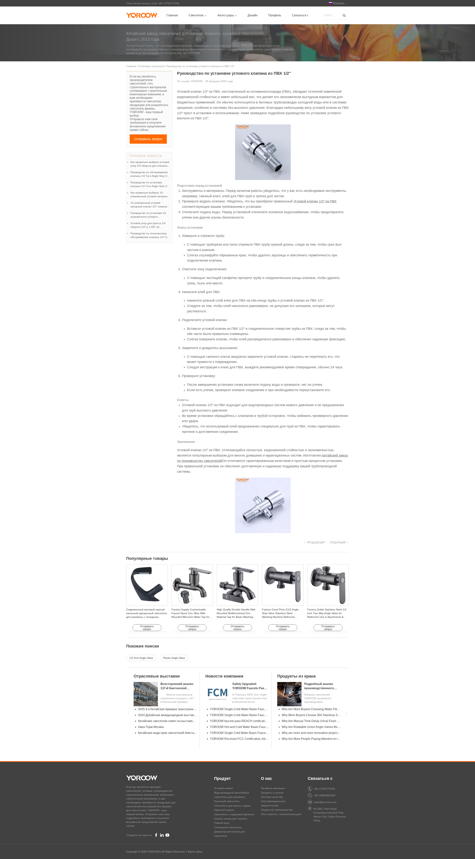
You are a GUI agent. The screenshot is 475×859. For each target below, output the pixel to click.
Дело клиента (147, 676)
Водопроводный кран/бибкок (231, 792)
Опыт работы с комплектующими (281, 814)
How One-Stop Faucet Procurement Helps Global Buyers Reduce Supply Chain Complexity (239, 709)
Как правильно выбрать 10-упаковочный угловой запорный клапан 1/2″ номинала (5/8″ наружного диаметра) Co (149, 194)
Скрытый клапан (224, 809)
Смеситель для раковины (229, 796)
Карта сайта (195, 851)
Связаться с (300, 15)
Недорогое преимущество (277, 809)
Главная (172, 15)
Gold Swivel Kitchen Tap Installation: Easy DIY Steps (311, 732)
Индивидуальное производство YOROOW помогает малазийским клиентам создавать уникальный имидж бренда (167, 727)
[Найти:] (335, 15)
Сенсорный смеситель (228, 827)
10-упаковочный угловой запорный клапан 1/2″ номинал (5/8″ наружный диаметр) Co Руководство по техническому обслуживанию (149, 205)
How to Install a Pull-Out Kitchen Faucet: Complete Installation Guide (311, 709)
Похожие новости (145, 155)
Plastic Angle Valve (174, 657)
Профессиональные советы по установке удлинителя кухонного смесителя (311, 738)
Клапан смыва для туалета (230, 818)
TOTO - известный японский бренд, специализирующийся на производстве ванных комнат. (239, 727)
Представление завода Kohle (230, 738)
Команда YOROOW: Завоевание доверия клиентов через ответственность (167, 709)
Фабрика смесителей (226, 676)
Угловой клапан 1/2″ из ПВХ (315, 201)
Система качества (272, 796)
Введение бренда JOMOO (228, 732)
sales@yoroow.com (325, 802)
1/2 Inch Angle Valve (141, 657)
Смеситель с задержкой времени (234, 814)
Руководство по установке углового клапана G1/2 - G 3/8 (239, 715)
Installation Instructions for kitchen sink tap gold (311, 727)
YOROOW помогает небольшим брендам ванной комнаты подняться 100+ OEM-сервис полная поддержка (167, 738)
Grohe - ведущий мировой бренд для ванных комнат (239, 721)
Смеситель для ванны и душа (232, 805)
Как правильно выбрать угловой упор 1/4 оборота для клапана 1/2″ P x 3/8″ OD (149, 164)
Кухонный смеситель (227, 801)
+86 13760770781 (324, 788)
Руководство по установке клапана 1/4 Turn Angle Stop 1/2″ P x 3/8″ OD (150, 184)
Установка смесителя (151, 66)
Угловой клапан (223, 788)
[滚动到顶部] (465, 851)
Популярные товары (147, 558)
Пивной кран (222, 822)
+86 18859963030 (324, 795)
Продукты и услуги (272, 792)
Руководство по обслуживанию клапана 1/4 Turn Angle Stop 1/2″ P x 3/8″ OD (150, 174)
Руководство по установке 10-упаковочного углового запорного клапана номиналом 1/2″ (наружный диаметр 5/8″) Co (149, 215)
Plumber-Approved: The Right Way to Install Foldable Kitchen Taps (311, 721)
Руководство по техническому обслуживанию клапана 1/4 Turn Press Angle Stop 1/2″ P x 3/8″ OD (150, 235)
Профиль (274, 15)
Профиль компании (273, 788)
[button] (128, 713)
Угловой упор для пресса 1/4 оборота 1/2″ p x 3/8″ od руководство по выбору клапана (149, 225)
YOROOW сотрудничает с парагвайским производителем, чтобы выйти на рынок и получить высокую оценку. (167, 715)
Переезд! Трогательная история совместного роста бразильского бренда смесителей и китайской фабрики (167, 721)
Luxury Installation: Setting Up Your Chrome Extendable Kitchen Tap (311, 715)
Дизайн (253, 15)
